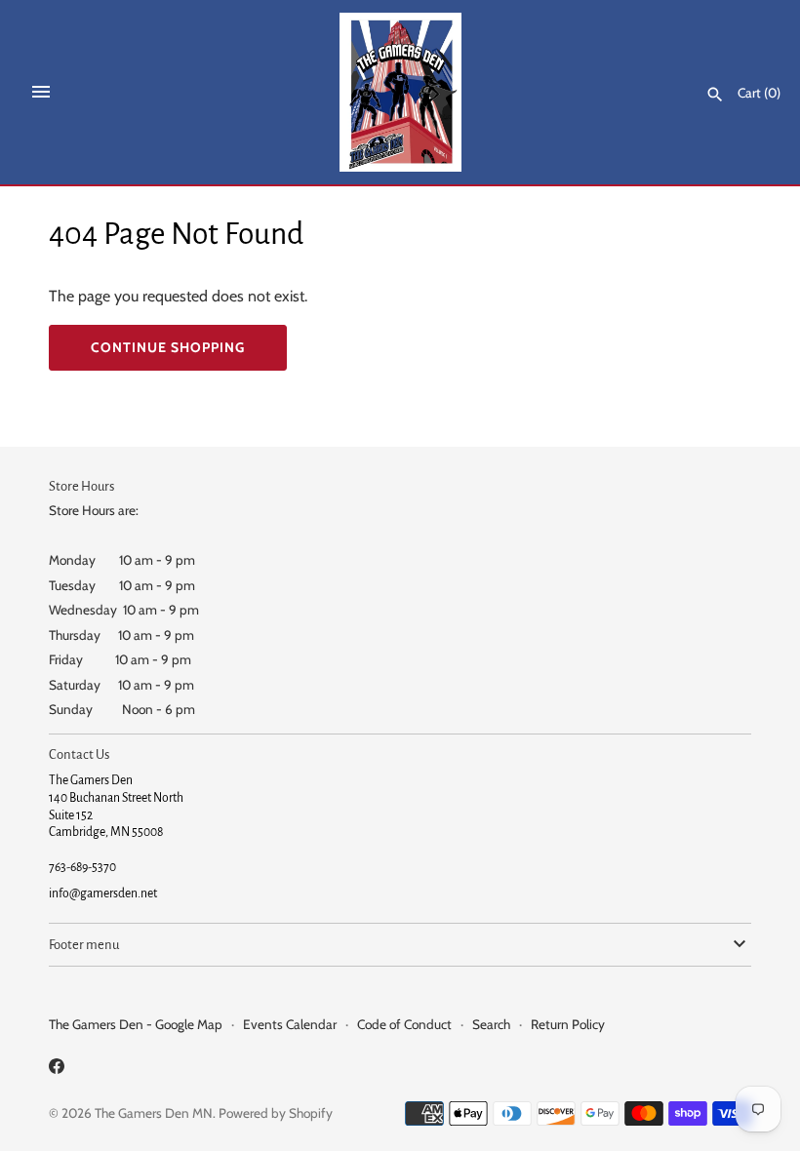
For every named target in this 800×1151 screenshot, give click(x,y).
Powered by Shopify (276, 1113)
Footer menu (84, 944)
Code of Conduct (404, 1024)
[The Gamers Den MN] (400, 92)
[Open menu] (41, 91)
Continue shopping (168, 347)
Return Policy (568, 1024)
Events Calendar (290, 1024)
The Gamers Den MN (154, 1113)
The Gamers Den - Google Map (135, 1024)
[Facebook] (56, 1069)
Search (491, 1024)
